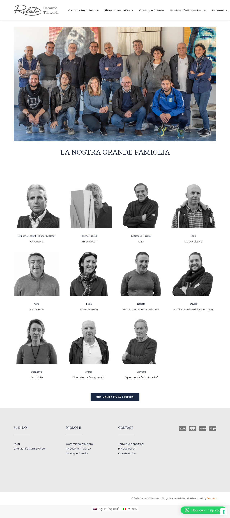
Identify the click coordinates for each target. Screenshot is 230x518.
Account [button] (218, 10)
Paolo (193, 236)
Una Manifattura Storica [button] (115, 396)
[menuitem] (83, 10)
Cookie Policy (127, 453)
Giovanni (141, 371)
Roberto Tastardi (88, 236)
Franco (88, 371)
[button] (36, 205)
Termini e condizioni (131, 444)
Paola (89, 303)
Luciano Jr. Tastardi (141, 236)
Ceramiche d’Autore (83, 10)
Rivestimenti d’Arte (119, 10)
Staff (17, 444)
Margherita (36, 371)
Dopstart (211, 498)
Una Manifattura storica (188, 10)
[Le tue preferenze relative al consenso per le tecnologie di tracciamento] (223, 511)
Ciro (36, 303)
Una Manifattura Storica (29, 448)
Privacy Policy (126, 448)
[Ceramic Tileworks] (36, 10)
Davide (193, 303)
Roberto (141, 303)
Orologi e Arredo (151, 10)
